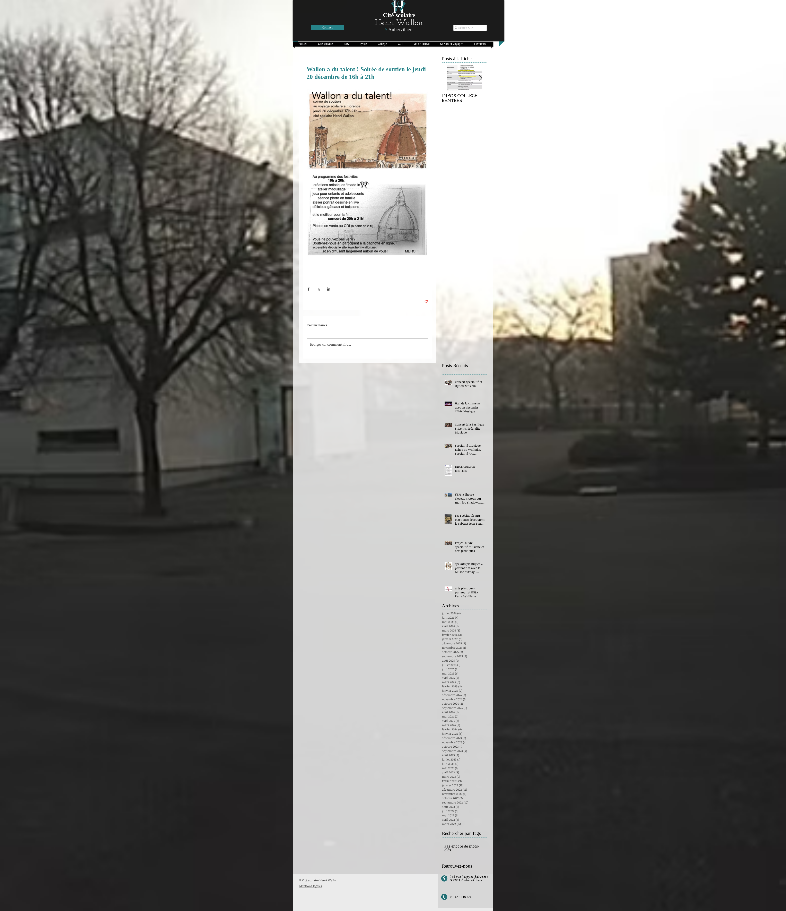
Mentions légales (310, 886)
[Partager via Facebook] (309, 289)
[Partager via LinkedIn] (329, 289)
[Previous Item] (448, 78)
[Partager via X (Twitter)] (319, 289)
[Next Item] (480, 78)
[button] (325, 44)
